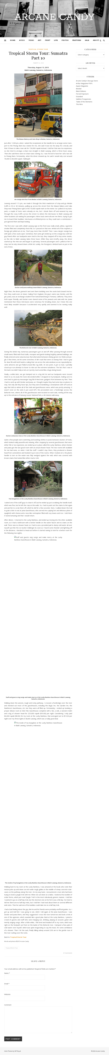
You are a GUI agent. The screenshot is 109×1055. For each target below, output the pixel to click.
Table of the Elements (84, 102)
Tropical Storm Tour (38, 49)
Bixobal (78, 89)
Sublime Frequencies (83, 99)
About (96, 40)
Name (7, 973)
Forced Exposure (82, 94)
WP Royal (18, 1051)
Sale (87, 40)
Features (76, 40)
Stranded (79, 96)
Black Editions (81, 91)
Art (39, 40)
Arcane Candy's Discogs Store (87, 81)
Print (47, 40)
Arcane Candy (54, 17)
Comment (7, 1005)
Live (56, 40)
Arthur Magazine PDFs (84, 83)
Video (31, 40)
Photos (65, 40)
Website (7, 994)
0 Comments (67, 953)
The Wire (79, 104)
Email (6, 984)
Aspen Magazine (82, 86)
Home (12, 40)
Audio (22, 40)
